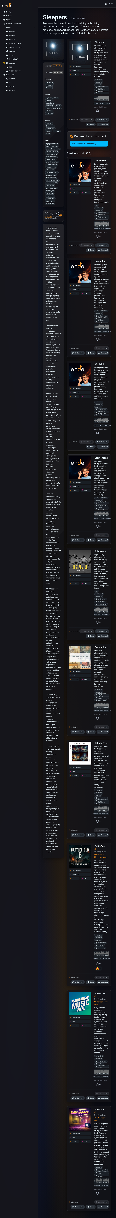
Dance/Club (99, 208)
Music (8, 27)
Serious (48, 131)
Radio (11, 55)
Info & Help (10, 75)
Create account (15, 71)
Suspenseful (50, 126)
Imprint (11, 86)
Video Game (50, 103)
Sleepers (99, 42)
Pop (96, 205)
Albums (12, 39)
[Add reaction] (98, 111)
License (12, 78)
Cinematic (49, 82)
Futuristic (49, 110)
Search (12, 31)
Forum (8, 20)
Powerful (56, 131)
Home (8, 12)
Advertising (56, 108)
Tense (48, 133)
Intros (56, 98)
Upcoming (13, 51)
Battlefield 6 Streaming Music (100, 856)
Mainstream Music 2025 (101, 1003)
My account (10, 63)
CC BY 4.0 (56, 66)
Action (58, 105)
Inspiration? (13, 59)
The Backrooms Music (100, 1119)
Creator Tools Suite (13, 23)
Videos (9, 16)
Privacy (12, 90)
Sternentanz (101, 458)
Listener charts (15, 43)
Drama (48, 108)
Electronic (49, 85)
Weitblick (99, 364)
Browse (12, 35)
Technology (49, 105)
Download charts (15, 47)
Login (11, 67)
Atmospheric (50, 128)
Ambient (48, 88)
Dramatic (49, 123)
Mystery (49, 98)
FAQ (10, 82)
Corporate (49, 113)
